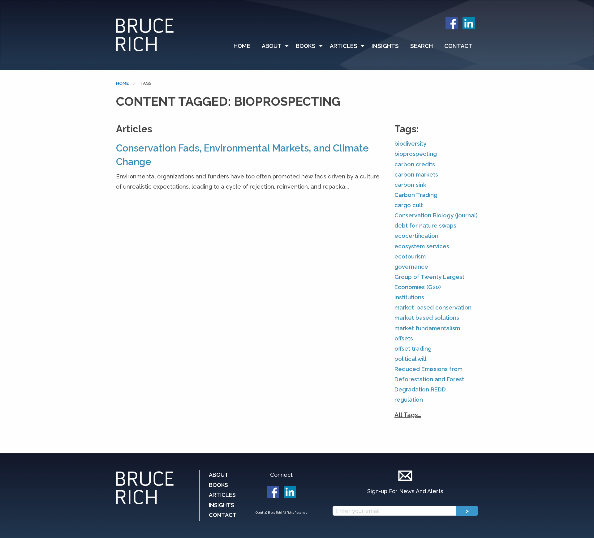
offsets (403, 338)
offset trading (413, 348)
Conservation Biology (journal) (436, 215)
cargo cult (408, 205)
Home (242, 46)
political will (410, 359)
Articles (343, 46)
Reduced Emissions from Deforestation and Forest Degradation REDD (429, 379)
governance (411, 266)
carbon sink (410, 184)
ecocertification (416, 236)
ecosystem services (421, 246)
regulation (408, 399)
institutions (409, 297)
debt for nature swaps (425, 225)
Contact (458, 46)
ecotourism (410, 256)
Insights (385, 46)
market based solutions (426, 317)
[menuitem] (245, 46)
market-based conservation (432, 307)
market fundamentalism (427, 328)
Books (306, 46)
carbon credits (414, 164)
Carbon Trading (415, 195)
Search (421, 46)
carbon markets (416, 174)
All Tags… (407, 415)
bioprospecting (415, 154)
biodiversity (410, 143)
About (272, 46)
